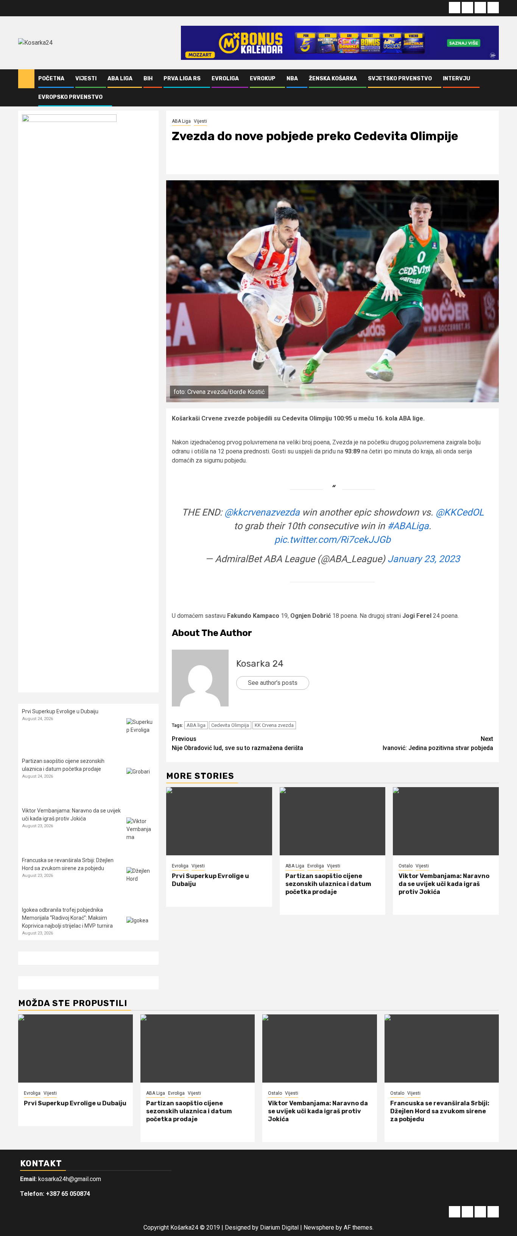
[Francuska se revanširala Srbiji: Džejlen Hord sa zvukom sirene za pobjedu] (140, 881)
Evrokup (263, 78)
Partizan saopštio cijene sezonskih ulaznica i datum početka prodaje (328, 883)
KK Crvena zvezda (274, 725)
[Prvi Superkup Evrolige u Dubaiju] (219, 821)
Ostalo (406, 866)
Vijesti (86, 78)
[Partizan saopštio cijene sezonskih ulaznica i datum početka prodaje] (333, 821)
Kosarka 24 (259, 663)
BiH (148, 78)
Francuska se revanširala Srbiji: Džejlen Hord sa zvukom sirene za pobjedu (439, 1111)
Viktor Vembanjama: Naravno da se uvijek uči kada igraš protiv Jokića (444, 883)
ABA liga (196, 725)
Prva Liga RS (182, 78)
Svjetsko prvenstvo (400, 78)
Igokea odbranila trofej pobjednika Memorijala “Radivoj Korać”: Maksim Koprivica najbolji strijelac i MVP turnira (67, 918)
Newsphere (319, 1227)
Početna (51, 78)
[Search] (493, 88)
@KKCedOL (460, 512)
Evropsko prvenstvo (70, 97)
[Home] (26, 78)
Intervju (456, 78)
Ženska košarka (333, 78)
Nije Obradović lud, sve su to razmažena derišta (237, 743)
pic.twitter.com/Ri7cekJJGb (332, 539)
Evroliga (225, 78)
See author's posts (272, 682)
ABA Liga (119, 78)
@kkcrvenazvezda (262, 512)
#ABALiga (408, 525)
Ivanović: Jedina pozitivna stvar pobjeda (438, 743)
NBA (292, 78)
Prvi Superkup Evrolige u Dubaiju (60, 711)
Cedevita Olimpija (230, 725)
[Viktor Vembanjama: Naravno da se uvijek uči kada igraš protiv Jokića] (446, 821)
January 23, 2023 (424, 558)
